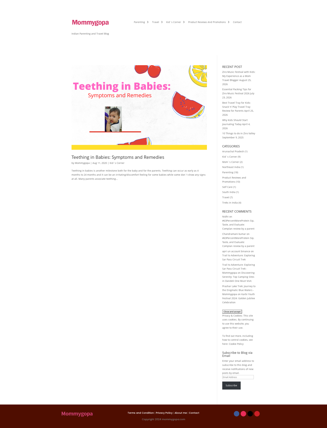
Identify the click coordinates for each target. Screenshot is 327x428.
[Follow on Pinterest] (257, 413)
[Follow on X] (250, 413)
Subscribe (231, 385)
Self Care (227, 187)
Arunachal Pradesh (233, 151)
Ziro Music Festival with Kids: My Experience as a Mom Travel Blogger (238, 76)
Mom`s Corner (230, 162)
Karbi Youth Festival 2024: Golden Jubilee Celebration (238, 298)
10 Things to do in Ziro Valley (238, 133)
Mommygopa (82, 163)
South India (228, 192)
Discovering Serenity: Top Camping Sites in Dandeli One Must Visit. (238, 276)
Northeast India (231, 167)
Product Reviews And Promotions (207, 22)
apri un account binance (236, 251)
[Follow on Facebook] (236, 413)
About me (181, 413)
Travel (155, 22)
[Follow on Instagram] (243, 413)
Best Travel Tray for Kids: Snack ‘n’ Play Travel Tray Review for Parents (236, 106)
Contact (237, 22)
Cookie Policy (236, 343)
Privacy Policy (164, 413)
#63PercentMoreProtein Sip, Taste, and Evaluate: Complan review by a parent (238, 224)
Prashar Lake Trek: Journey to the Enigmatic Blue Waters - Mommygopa (238, 290)
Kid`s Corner (173, 22)
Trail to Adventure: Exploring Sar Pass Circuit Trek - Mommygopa (238, 268)
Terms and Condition (141, 413)
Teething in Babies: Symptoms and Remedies (118, 157)
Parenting (139, 22)
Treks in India (230, 202)
